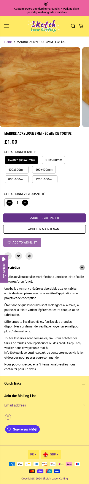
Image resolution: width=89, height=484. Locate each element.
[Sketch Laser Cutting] (43, 26)
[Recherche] (73, 26)
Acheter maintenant (44, 229)
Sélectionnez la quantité (24, 194)
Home (8, 42)
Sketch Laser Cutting (55, 478)
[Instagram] (8, 416)
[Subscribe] (83, 406)
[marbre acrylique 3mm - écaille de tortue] (40, 87)
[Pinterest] (29, 256)
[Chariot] (81, 26)
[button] (7, 26)
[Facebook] (8, 256)
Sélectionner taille (20, 152)
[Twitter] (18, 256)
